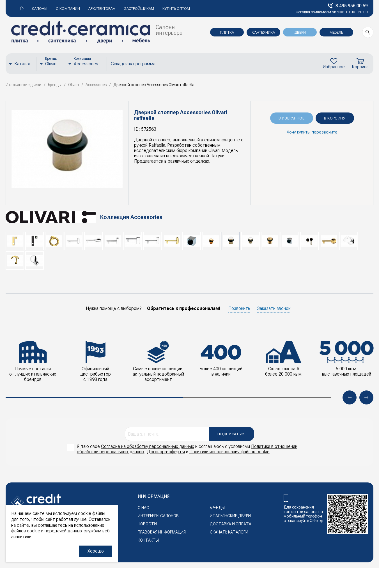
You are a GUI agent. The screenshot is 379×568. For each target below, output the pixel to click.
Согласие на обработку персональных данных (147, 446)
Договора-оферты (166, 451)
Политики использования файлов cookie (229, 451)
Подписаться (231, 434)
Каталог (22, 63)
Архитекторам (102, 8)
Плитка (227, 32)
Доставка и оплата (230, 524)
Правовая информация (162, 532)
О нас (143, 507)
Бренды (217, 507)
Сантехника (263, 32)
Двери (300, 32)
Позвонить (239, 308)
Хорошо (96, 551)
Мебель (336, 32)
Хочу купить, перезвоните (312, 132)
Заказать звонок (273, 308)
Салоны (39, 8)
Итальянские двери (230, 516)
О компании (68, 8)
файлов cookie (25, 530)
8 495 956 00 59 (352, 5)
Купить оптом (176, 8)
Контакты (148, 540)
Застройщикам (139, 8)
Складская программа (133, 63)
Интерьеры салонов (158, 516)
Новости (147, 524)
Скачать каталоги (229, 532)
